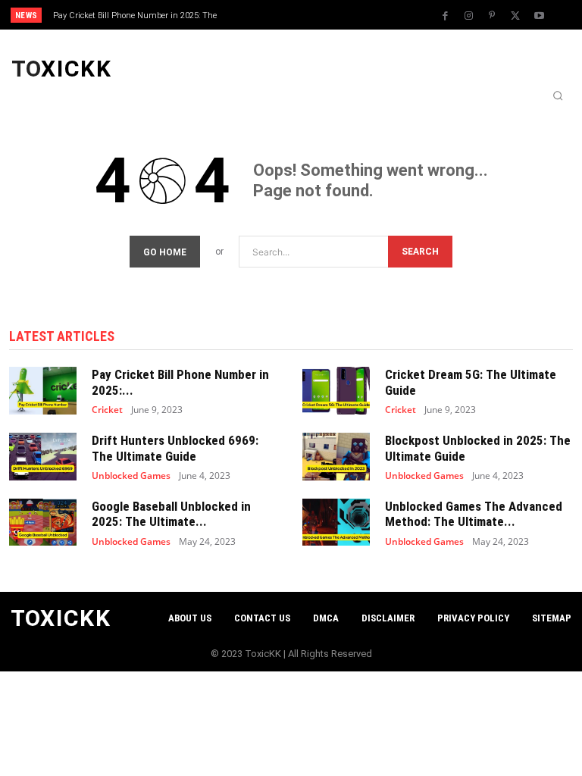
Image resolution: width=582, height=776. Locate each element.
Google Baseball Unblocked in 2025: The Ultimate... (171, 514)
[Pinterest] (492, 16)
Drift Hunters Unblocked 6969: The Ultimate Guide (175, 448)
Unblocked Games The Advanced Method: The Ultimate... (473, 514)
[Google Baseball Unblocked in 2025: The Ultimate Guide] (43, 522)
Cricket (107, 410)
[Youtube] (539, 16)
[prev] (295, 14)
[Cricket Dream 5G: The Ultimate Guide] (336, 390)
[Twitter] (515, 16)
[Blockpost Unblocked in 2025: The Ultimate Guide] (336, 456)
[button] (558, 95)
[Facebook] (445, 16)
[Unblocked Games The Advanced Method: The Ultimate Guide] (336, 522)
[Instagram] (468, 16)
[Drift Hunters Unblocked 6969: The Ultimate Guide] (43, 456)
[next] (319, 14)
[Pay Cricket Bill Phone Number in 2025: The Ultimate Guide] (43, 390)
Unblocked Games (131, 475)
